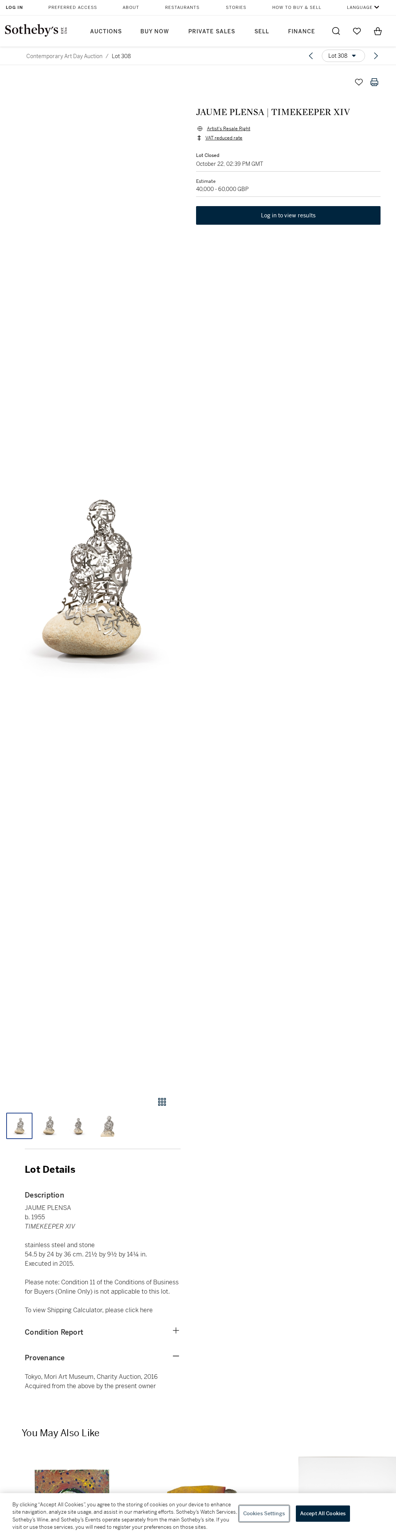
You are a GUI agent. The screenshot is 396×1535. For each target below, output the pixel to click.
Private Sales (211, 31)
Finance (301, 31)
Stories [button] (236, 7)
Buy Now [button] (154, 31)
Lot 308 (121, 56)
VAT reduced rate (223, 138)
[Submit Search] (336, 31)
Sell (261, 31)
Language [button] (360, 7)
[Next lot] (376, 56)
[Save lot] (359, 82)
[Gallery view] (162, 1102)
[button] (90, 578)
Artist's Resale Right (228, 129)
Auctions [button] (106, 31)
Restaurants (182, 7)
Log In (14, 7)
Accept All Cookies (323, 1513)
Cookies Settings (264, 1513)
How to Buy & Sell (296, 7)
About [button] (131, 7)
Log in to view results (288, 215)
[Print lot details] (374, 82)
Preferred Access (72, 7)
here (146, 1310)
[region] (198, 1514)
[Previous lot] (311, 56)
